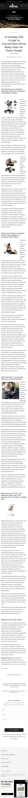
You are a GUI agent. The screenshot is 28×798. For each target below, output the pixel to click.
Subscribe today (6, 658)
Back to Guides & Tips (15, 674)
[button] (22, 5)
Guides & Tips (15, 32)
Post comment (14, 730)
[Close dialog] (26, 781)
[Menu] (2, 5)
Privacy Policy (13, 736)
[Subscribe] (26, 771)
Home (10, 32)
